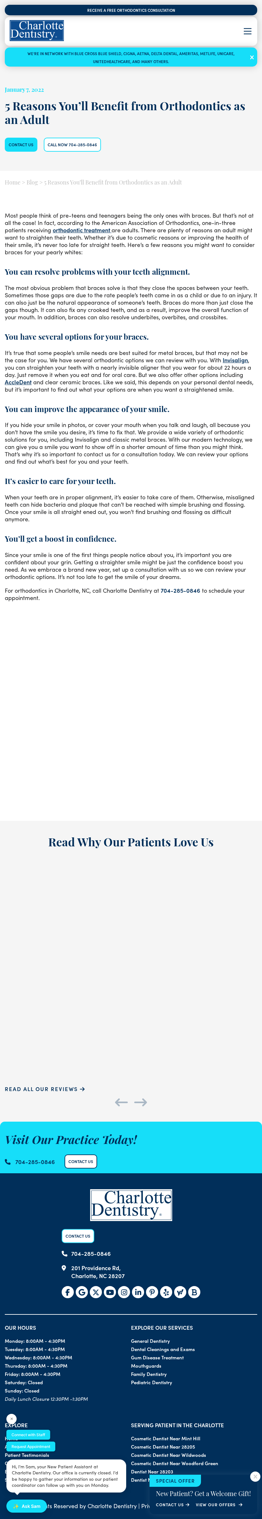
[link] (68, 1292)
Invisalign (235, 360)
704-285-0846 (180, 590)
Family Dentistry (149, 1374)
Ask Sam (27, 1506)
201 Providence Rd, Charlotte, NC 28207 (98, 1272)
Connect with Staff (28, 1434)
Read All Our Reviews (42, 1089)
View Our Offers (216, 1504)
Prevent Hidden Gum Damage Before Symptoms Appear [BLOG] (131, 751)
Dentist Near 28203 (152, 1471)
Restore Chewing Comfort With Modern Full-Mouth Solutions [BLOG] (217, 751)
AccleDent (18, 382)
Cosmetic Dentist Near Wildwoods (168, 1454)
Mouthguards (146, 1365)
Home (12, 183)
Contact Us (21, 144)
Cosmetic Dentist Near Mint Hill (165, 1438)
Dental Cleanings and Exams (163, 1349)
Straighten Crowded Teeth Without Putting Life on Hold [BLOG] (45, 751)
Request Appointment (31, 1446)
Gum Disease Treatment (157, 1357)
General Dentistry (150, 1340)
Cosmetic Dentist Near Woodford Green (174, 1463)
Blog (32, 183)
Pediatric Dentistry (151, 1382)
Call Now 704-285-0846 (72, 144)
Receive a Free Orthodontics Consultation (131, 10)
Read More (31, 806)
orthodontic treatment (82, 230)
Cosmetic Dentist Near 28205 (163, 1446)
